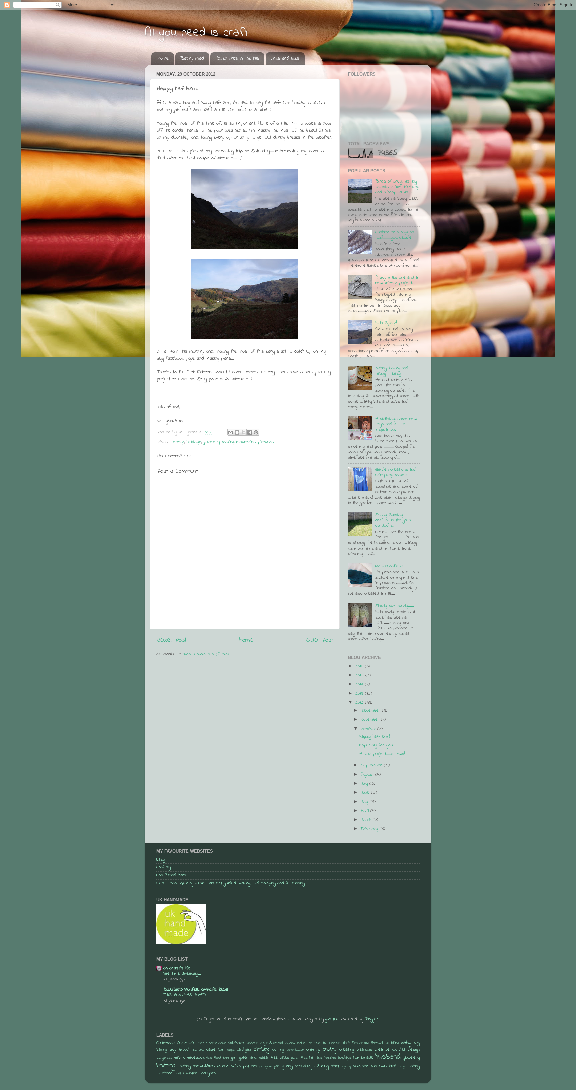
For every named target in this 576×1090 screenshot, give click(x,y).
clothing (278, 1050)
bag (417, 1043)
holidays (194, 442)
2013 (360, 693)
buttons (198, 1049)
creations (364, 1050)
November (371, 719)
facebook (195, 1057)
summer (360, 1066)
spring (346, 1066)
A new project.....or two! (382, 754)
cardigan (244, 1050)
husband (388, 1057)
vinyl (402, 1066)
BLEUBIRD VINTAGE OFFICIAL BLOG (195, 989)
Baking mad (192, 58)
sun (373, 1066)
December (371, 710)
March (367, 820)
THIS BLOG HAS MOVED (184, 995)
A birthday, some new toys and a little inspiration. (396, 424)
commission (295, 1049)
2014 (360, 684)
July (365, 783)
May (365, 802)
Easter (202, 1043)
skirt (335, 1066)
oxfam (236, 1066)
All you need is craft (196, 33)
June (366, 792)
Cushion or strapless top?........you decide (394, 235)
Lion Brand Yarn (171, 875)
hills (319, 1058)
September (372, 765)
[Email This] (230, 432)
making (228, 442)
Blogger (371, 1019)
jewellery (212, 442)
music (222, 1066)
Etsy (160, 859)
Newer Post (171, 640)
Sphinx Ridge (295, 1043)
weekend (164, 1073)
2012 (360, 702)
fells (209, 1057)
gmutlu (331, 1019)
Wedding (392, 1043)
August (368, 774)
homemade (363, 1057)
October (369, 729)
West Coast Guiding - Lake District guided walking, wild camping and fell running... (232, 883)
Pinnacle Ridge (257, 1043)
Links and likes (285, 58)
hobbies (330, 1057)
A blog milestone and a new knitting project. (396, 280)
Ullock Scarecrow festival (362, 1043)
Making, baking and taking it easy (391, 371)
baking (161, 1050)
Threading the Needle (323, 1043)
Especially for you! (376, 745)
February (370, 829)
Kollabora (236, 1043)
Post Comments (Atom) (206, 654)
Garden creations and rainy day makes (395, 472)
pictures (266, 442)
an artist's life (176, 968)
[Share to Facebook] (249, 432)
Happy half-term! (374, 736)
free (226, 1057)
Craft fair (186, 1043)
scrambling (303, 1066)
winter (191, 1073)
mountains (246, 442)
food (217, 1057)
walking (413, 1066)
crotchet (398, 1050)
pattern (250, 1066)
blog (173, 1049)
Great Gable (217, 1043)
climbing (261, 1049)
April (365, 811)
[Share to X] (243, 432)
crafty (329, 1049)
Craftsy (163, 867)
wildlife (179, 1073)
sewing (322, 1066)
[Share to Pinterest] (256, 432)
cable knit (215, 1049)
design (414, 1049)
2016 (360, 666)
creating (177, 442)
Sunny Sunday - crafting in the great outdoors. (394, 520)
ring (289, 1066)
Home (163, 58)
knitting (165, 1065)
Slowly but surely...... (394, 606)
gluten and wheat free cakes (264, 1058)
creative (382, 1049)
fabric (179, 1057)
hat (312, 1057)
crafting (313, 1049)
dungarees (164, 1057)
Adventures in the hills (237, 58)
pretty (279, 1066)
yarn (211, 1073)
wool (202, 1073)
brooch (184, 1050)
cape (231, 1049)
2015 (360, 675)
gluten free (299, 1057)
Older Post (319, 640)
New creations (389, 566)
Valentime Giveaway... (182, 974)
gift (234, 1057)
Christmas (165, 1043)
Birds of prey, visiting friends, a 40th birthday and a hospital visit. (397, 187)
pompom (265, 1066)
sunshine (388, 1066)
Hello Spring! (386, 323)
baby (406, 1043)
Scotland (276, 1043)
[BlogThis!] (237, 432)
